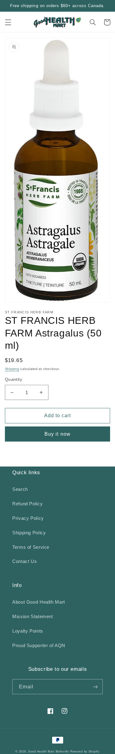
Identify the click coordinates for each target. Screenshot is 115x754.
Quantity (13, 379)
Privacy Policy (28, 518)
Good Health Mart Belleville (48, 751)
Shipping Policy (29, 532)
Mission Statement (32, 616)
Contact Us (24, 561)
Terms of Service (30, 547)
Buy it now (57, 434)
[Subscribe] (95, 686)
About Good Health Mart (38, 602)
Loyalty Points (27, 631)
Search (20, 489)
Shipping (12, 369)
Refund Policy (27, 503)
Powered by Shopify (85, 751)
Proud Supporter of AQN (38, 645)
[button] (8, 22)
